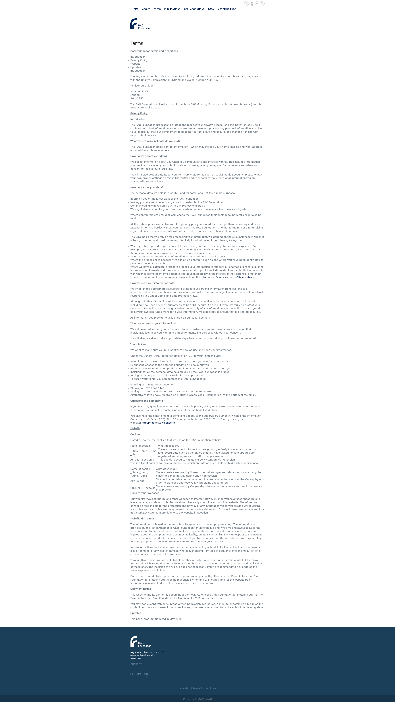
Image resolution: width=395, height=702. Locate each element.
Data (211, 9)
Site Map (184, 688)
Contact (136, 664)
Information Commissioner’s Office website (227, 277)
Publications (172, 9)
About (146, 9)
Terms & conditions (204, 688)
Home (135, 9)
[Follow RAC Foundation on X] (246, 3)
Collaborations (194, 9)
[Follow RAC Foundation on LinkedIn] (251, 3)
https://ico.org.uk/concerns (159, 422)
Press (157, 9)
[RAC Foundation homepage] (140, 23)
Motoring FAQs (227, 9)
